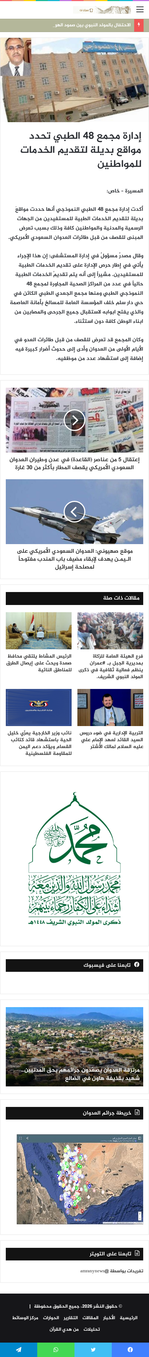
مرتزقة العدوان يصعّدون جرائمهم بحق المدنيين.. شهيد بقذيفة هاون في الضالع (80, 1074)
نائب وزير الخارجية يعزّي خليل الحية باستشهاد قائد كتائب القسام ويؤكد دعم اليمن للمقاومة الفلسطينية (40, 743)
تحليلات (92, 1330)
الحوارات (51, 1318)
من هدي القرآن (64, 1330)
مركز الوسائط (25, 1318)
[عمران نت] (102, 10)
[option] (74, 1046)
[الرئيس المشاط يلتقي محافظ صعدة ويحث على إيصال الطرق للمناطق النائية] (39, 630)
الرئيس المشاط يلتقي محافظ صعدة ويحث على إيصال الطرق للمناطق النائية (39, 663)
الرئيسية (128, 1318)
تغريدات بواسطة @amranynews (111, 1271)
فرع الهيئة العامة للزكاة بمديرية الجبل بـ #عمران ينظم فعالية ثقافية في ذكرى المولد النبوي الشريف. (110, 666)
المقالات (90, 1318)
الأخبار (109, 1318)
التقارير (71, 1318)
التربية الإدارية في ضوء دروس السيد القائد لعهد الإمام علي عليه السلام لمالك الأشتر (111, 740)
